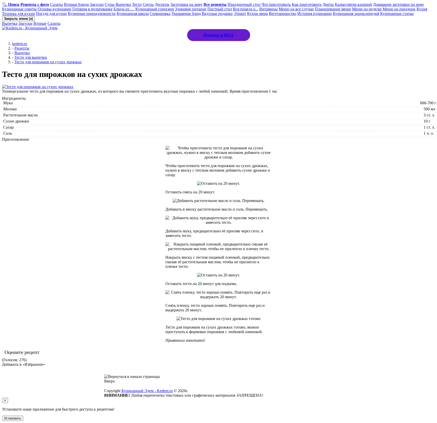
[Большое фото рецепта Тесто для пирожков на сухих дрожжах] (37, 87)
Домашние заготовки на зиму (398, 4)
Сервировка (160, 13)
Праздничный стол (244, 4)
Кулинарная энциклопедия (356, 13)
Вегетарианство (282, 13)
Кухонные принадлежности (92, 13)
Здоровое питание (190, 9)
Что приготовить (276, 4)
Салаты (56, 4)
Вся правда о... (245, 9)
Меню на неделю (367, 9)
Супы (110, 4)
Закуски (97, 4)
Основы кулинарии (54, 9)
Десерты (162, 4)
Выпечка (123, 4)
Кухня (422, 9)
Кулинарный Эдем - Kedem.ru (147, 391)
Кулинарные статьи (397, 13)
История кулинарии (314, 13)
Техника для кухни (18, 13)
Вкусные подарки (217, 13)
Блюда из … (124, 9)
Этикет (240, 13)
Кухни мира (257, 13)
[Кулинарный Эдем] (29, 28)
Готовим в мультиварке (92, 9)
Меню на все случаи (296, 9)
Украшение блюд (186, 13)
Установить (12, 418)
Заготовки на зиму (186, 4)
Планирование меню (333, 9)
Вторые (40, 23)
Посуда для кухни (51, 13)
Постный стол (219, 9)
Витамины (268, 9)
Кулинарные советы (19, 9)
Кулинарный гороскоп (154, 9)
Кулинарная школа (133, 13)
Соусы (148, 4)
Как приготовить (306, 4)
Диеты (328, 4)
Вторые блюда (76, 4)
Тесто (137, 4)
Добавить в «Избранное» (23, 364)
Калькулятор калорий (353, 4)
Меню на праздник (399, 9)
